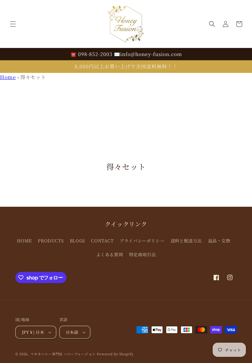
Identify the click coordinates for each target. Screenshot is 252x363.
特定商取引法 (142, 254)
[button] (13, 24)
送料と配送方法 (186, 240)
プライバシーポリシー (142, 240)
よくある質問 (109, 254)
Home (8, 77)
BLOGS (77, 240)
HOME (24, 240)
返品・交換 (219, 240)
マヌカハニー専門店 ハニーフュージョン (63, 353)
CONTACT (102, 240)
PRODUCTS (51, 240)
